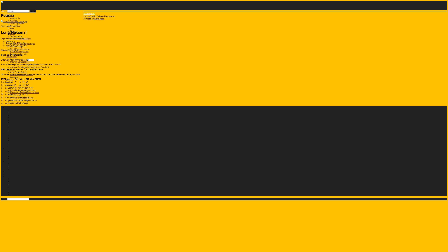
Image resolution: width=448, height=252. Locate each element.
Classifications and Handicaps (23, 90)
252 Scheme (15, 95)
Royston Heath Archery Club (13, 6)
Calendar (9, 80)
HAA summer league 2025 (21, 74)
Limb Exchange (16, 46)
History (13, 31)
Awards (9, 85)
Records (9, 82)
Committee (15, 26)
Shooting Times (17, 23)
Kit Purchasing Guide (19, 51)
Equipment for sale (18, 54)
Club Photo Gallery (18, 72)
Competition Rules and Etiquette (24, 64)
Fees (12, 28)
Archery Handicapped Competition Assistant (29, 67)
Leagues (14, 59)
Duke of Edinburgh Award (21, 87)
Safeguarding (16, 36)
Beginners (10, 41)
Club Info (10, 15)
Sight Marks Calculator (20, 49)
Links (12, 33)
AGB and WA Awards (19, 103)
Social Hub (10, 69)
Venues (13, 20)
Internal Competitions (20, 62)
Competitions (11, 56)
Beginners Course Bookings (22, 44)
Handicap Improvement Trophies (24, 92)
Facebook (14, 77)
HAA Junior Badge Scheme (21, 97)
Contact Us (15, 18)
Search (4, 11)
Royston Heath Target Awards (23, 100)
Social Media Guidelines (20, 38)
